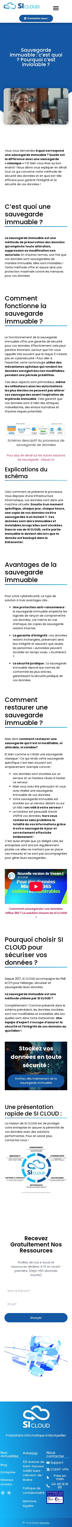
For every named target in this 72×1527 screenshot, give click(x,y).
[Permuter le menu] (56, 8)
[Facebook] (9, 1493)
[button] (57, 1486)
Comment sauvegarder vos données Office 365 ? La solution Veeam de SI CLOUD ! (36, 913)
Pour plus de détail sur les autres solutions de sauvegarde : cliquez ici (36, 457)
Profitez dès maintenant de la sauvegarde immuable (36, 1081)
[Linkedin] (3, 1493)
